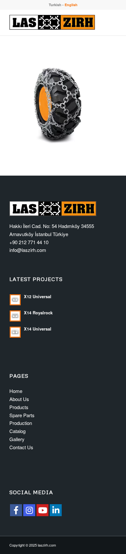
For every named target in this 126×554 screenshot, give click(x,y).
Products (18, 407)
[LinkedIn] (56, 510)
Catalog (17, 431)
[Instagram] (29, 510)
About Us (19, 399)
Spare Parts (22, 415)
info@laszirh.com (27, 249)
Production (20, 422)
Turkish (55, 4)
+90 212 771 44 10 (28, 242)
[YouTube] (42, 510)
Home (15, 390)
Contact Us (21, 447)
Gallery (17, 439)
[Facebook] (16, 510)
